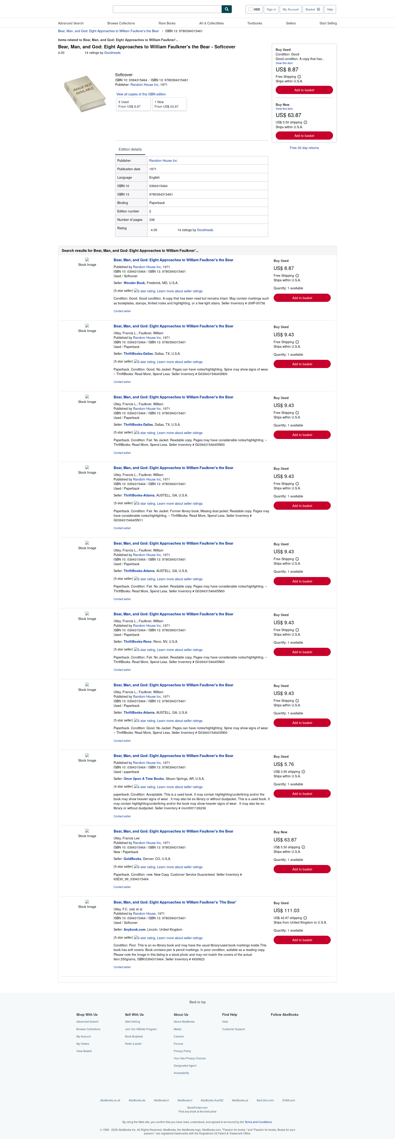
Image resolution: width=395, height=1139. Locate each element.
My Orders (82, 1043)
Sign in (271, 9)
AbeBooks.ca (240, 1100)
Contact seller (122, 311)
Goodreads (112, 52)
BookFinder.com (197, 1109)
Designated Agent (185, 1065)
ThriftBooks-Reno (138, 641)
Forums (178, 1043)
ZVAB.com (288, 1100)
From (129, 104)
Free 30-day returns (304, 147)
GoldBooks (132, 858)
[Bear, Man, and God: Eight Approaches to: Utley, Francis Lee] (87, 831)
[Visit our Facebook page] (273, 1021)
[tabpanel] (191, 196)
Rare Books (167, 23)
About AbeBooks (184, 1021)
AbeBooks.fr (161, 1100)
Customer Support (233, 1029)
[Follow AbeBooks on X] (273, 1029)
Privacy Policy (182, 1051)
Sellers (291, 23)
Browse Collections (121, 23)
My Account (291, 9)
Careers (179, 1036)
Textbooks (254, 23)
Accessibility (181, 1073)
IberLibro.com (265, 1100)
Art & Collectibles (211, 23)
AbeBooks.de (137, 1100)
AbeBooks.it (184, 1100)
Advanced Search (71, 23)
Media (177, 1029)
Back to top (197, 1002)
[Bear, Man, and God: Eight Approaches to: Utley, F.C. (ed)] (87, 902)
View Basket (84, 1051)
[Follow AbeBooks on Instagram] (273, 1036)
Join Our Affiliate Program (141, 1029)
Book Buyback (134, 1036)
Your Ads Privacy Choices (190, 1058)
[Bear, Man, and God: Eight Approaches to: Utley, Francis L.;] (87, 326)
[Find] (227, 9)
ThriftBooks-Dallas (138, 353)
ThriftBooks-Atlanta (139, 495)
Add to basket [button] (304, 90)
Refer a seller (133, 1043)
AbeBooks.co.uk (110, 1100)
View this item (284, 63)
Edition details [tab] (130, 149)
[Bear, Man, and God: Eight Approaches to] (87, 260)
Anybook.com (134, 929)
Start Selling (328, 23)
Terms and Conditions (258, 1122)
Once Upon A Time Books (144, 778)
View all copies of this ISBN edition (141, 94)
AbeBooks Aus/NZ (212, 1100)
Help (330, 9)
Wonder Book (134, 282)
